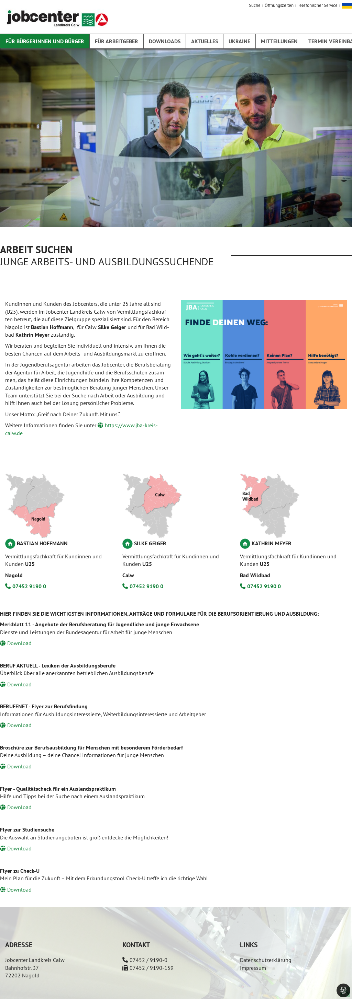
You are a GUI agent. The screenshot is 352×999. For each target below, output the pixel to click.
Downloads (164, 41)
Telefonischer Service (318, 5)
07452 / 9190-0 (148, 959)
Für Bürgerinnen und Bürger (45, 41)
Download (19, 643)
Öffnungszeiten (279, 5)
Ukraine (239, 41)
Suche (255, 5)
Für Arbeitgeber (116, 41)
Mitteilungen (279, 41)
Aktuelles (204, 41)
